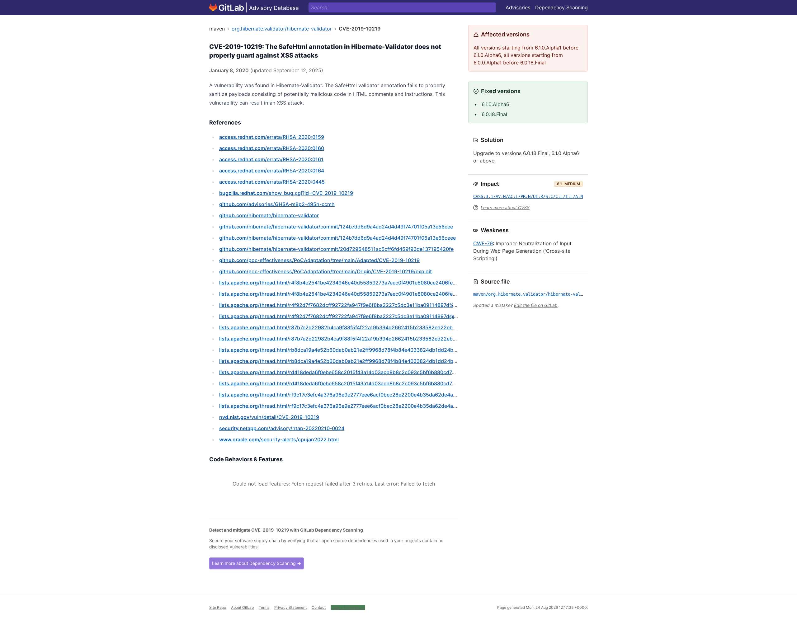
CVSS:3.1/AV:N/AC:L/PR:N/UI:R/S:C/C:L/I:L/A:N (528, 196)
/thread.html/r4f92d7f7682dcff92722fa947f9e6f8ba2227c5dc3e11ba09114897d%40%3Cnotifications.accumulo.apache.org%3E (391, 305)
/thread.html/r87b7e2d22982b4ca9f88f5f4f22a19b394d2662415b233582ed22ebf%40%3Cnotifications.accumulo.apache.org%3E (394, 327)
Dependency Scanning (561, 7)
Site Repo (217, 607)
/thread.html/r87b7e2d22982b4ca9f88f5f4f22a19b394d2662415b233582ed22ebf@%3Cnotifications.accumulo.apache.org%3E (391, 339)
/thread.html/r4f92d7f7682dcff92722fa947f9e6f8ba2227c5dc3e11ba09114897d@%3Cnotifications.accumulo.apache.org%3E (389, 316)
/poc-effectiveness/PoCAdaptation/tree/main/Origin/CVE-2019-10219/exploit (325, 271)
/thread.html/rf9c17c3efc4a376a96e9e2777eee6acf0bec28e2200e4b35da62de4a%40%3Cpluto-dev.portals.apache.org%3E (387, 395)
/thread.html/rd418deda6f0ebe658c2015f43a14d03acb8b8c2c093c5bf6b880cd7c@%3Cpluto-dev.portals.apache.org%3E (385, 383)
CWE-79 (483, 243)
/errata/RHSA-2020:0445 (272, 182)
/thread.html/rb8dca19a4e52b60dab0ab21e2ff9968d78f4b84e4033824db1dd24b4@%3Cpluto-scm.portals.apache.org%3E (386, 361)
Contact (319, 607)
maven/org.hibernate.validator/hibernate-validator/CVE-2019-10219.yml (558, 294)
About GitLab (242, 607)
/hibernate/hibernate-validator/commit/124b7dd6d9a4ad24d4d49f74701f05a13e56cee (336, 226)
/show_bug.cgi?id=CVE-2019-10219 (286, 193)
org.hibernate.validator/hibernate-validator (282, 29)
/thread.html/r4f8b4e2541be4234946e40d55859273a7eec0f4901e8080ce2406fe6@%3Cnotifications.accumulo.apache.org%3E (392, 294)
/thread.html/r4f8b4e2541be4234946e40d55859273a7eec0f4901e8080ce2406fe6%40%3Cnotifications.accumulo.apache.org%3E (395, 282)
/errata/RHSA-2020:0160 (271, 148)
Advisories (518, 7)
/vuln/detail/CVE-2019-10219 (269, 417)
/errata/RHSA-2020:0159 (271, 137)
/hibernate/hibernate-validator (269, 215)
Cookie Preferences (348, 607)
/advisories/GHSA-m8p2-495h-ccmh (277, 204)
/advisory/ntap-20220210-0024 (281, 428)
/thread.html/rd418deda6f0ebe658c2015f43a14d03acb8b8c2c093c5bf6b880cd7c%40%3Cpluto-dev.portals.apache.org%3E (387, 372)
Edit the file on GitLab (536, 305)
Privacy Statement (290, 607)
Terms (264, 607)
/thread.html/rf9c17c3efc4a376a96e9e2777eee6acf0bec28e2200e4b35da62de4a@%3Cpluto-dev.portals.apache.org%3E (384, 406)
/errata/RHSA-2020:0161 (271, 159)
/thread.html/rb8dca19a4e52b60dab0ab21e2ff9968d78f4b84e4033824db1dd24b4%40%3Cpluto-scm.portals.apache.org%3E (389, 350)
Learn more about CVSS (505, 207)
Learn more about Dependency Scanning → (256, 563)
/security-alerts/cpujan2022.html (279, 439)
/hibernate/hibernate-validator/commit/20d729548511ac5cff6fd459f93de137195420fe (336, 249)
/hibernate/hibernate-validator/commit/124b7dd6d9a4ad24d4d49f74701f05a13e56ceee (337, 238)
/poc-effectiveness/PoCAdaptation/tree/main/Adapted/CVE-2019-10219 (319, 260)
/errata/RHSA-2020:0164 (271, 170)
